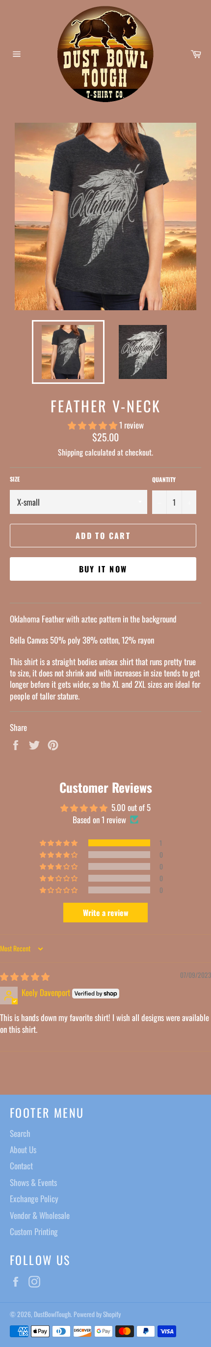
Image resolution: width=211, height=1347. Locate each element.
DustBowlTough (52, 1314)
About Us (23, 1149)
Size (15, 479)
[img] (25, 976)
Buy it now (103, 569)
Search (20, 1133)
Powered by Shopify (97, 1314)
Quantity (164, 480)
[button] (93, 425)
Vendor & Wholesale (40, 1215)
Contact (21, 1165)
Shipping (70, 452)
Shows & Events (33, 1182)
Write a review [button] (106, 912)
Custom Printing (34, 1231)
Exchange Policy (34, 1198)
